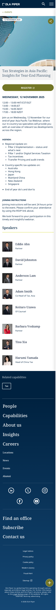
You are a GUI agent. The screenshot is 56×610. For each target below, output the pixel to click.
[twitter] (28, 490)
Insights (11, 434)
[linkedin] (11, 490)
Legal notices (28, 551)
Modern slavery (28, 568)
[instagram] (45, 490)
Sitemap (26, 580)
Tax (6, 386)
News (6, 460)
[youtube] (36, 501)
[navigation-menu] (51, 4)
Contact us (14, 536)
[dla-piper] (11, 4)
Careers (11, 444)
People (10, 406)
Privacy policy (28, 556)
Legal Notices (18, 594)
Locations (8, 452)
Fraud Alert (28, 573)
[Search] (43, 4)
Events (8, 12)
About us (12, 425)
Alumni (7, 476)
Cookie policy (28, 562)
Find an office (17, 518)
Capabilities (15, 415)
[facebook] (20, 501)
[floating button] (50, 583)
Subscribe (13, 527)
